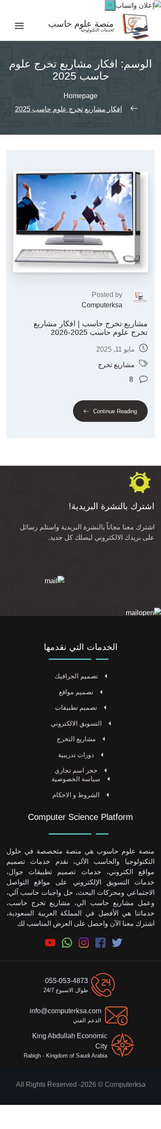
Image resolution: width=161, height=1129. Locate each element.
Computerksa (102, 305)
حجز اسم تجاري (76, 770)
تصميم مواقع (76, 692)
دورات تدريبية (76, 754)
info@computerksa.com (65, 1011)
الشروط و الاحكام (76, 794)
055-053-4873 (66, 980)
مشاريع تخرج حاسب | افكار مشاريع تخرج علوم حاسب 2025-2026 (90, 328)
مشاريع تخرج (116, 364)
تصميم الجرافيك (76, 676)
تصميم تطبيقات (76, 707)
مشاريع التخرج (76, 738)
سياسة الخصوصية (76, 779)
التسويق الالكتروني (76, 723)
